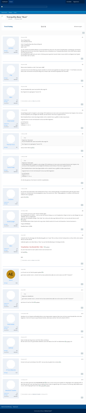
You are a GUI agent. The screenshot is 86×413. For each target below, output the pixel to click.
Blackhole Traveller (36, 394)
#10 (82, 269)
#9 (82, 235)
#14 (82, 359)
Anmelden (69, 1)
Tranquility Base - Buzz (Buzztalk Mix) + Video (32, 247)
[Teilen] (83, 33)
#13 (82, 337)
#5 (82, 133)
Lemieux (10, 19)
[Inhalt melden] (82, 59)
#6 (82, 156)
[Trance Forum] (43, 7)
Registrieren (76, 1)
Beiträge (5, 50)
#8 (82, 210)
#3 (82, 86)
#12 (82, 313)
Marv (34, 101)
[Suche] (82, 1)
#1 (82, 37)
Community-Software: (43, 411)
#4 (82, 110)
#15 (82, 379)
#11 (82, 290)
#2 (82, 64)
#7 (82, 188)
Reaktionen (6, 100)
